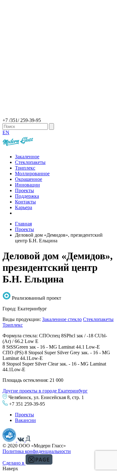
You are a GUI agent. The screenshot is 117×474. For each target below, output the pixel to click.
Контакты (25, 201)
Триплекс (25, 168)
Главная (23, 223)
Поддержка (27, 196)
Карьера (23, 207)
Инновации (27, 184)
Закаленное (27, 156)
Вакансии (25, 420)
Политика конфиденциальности (36, 451)
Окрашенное (28, 179)
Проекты (24, 190)
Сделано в (14, 463)
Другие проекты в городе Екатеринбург (45, 390)
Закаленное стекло (62, 319)
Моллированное (32, 173)
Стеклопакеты (30, 162)
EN (5, 132)
